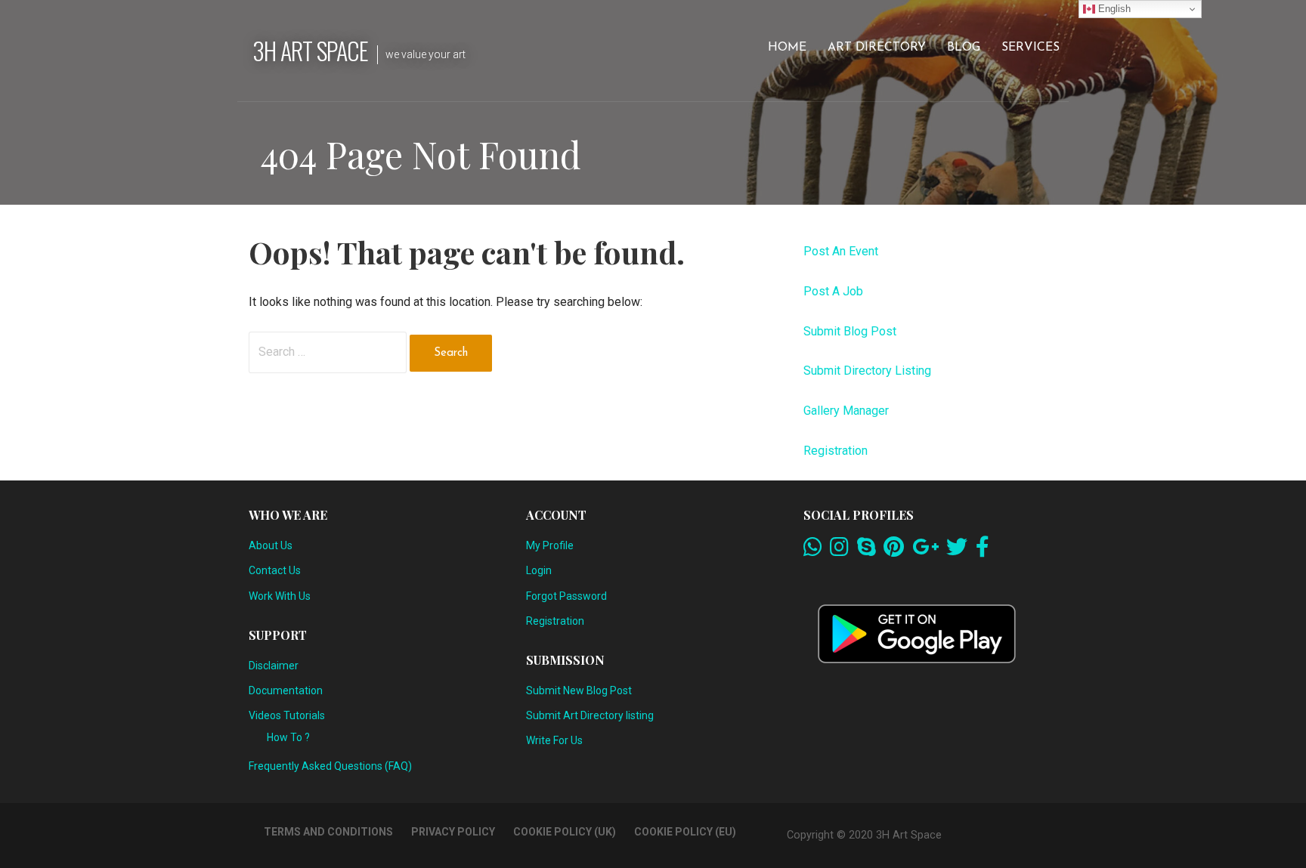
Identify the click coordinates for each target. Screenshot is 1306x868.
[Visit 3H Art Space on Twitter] (956, 551)
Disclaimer (274, 665)
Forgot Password (566, 596)
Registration (835, 450)
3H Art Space (310, 50)
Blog (963, 48)
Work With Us (280, 596)
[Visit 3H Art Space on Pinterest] (894, 551)
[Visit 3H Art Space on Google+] (925, 551)
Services (1030, 48)
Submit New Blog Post (579, 690)
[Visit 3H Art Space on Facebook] (982, 551)
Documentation (286, 690)
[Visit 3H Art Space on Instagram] (839, 551)
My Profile (550, 545)
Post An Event (840, 251)
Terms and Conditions (328, 832)
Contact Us (275, 570)
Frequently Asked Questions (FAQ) (330, 766)
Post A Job (833, 291)
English (1113, 8)
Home (787, 48)
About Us (270, 545)
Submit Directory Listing (867, 370)
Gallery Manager (846, 410)
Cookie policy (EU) (685, 832)
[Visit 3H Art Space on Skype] (866, 551)
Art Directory (877, 48)
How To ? (288, 737)
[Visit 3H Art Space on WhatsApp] (812, 551)
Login (539, 570)
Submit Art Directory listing (590, 715)
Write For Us (554, 740)
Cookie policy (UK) (564, 832)
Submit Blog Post (849, 331)
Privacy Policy (453, 832)
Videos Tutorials (287, 715)
